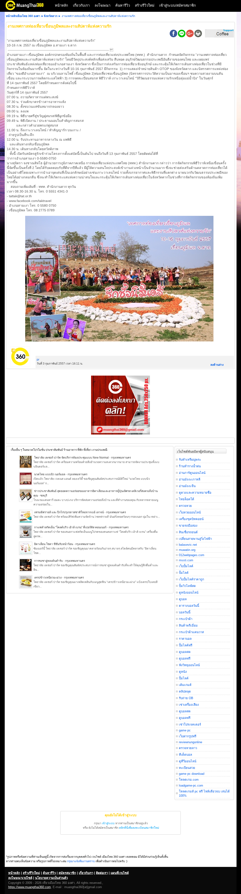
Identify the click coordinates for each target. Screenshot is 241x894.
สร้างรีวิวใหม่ (144, 5)
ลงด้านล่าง (217, 364)
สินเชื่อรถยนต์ (188, 532)
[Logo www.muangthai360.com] (28, 9)
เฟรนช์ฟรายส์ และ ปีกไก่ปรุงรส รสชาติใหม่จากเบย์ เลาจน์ (69, 512)
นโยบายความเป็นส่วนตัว (51, 878)
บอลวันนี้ (184, 612)
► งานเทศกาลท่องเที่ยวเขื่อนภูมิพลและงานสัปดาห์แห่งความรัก (96, 16)
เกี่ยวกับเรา (81, 5)
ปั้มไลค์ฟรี (185, 645)
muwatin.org (187, 550)
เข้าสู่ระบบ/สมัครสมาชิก (177, 5)
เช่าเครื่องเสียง (189, 704)
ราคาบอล (185, 638)
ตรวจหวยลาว (188, 748)
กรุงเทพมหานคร (121, 457)
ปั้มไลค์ (184, 572)
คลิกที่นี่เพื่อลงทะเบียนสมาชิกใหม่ (139, 827)
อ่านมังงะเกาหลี (189, 479)
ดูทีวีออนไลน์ (187, 761)
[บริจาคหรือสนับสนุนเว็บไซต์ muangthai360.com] (219, 36)
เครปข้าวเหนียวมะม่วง (48, 577)
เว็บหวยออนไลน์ (190, 512)
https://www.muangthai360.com (29, 887)
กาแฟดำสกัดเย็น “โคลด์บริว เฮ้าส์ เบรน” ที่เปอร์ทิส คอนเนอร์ (70, 527)
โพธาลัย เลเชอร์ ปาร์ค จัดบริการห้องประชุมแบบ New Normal (71, 457)
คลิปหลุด (185, 691)
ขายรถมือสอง (188, 525)
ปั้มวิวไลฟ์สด (187, 586)
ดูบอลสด (185, 652)
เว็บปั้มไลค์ (186, 566)
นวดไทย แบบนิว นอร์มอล (49, 474)
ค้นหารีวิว (122, 5)
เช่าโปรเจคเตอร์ (190, 724)
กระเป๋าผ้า (185, 619)
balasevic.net (188, 544)
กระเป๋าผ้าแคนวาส (191, 632)
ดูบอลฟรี (184, 658)
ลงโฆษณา (102, 5)
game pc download (191, 773)
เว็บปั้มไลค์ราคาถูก (191, 579)
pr (38, 359)
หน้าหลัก (61, 5)
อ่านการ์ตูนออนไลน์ (192, 473)
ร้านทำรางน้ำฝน (190, 466)
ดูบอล (183, 599)
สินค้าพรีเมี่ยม (188, 625)
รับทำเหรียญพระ (190, 459)
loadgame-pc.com (191, 785)
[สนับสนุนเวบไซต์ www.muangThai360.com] (120, 433)
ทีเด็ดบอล (185, 754)
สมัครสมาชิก (67, 873)
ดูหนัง (183, 671)
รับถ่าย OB (186, 698)
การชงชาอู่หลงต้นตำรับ (48, 560)
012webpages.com (191, 555)
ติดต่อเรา (102, 873)
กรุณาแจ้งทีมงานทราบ (81, 861)
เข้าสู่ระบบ (108, 823)
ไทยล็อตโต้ (186, 499)
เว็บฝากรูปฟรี (187, 736)
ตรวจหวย (185, 506)
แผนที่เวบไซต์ (120, 873)
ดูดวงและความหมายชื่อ (195, 492)
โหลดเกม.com (189, 779)
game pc (185, 730)
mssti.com (186, 560)
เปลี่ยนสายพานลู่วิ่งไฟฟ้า (195, 539)
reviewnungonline (190, 742)
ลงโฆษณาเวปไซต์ (20, 878)
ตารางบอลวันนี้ (189, 605)
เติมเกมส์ (185, 685)
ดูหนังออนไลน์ (188, 592)
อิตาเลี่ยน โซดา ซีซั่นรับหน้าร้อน (53, 544)
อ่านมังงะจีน (187, 486)
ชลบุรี (43, 495)
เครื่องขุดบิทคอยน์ (191, 519)
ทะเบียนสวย (187, 768)
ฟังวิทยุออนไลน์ (189, 665)
